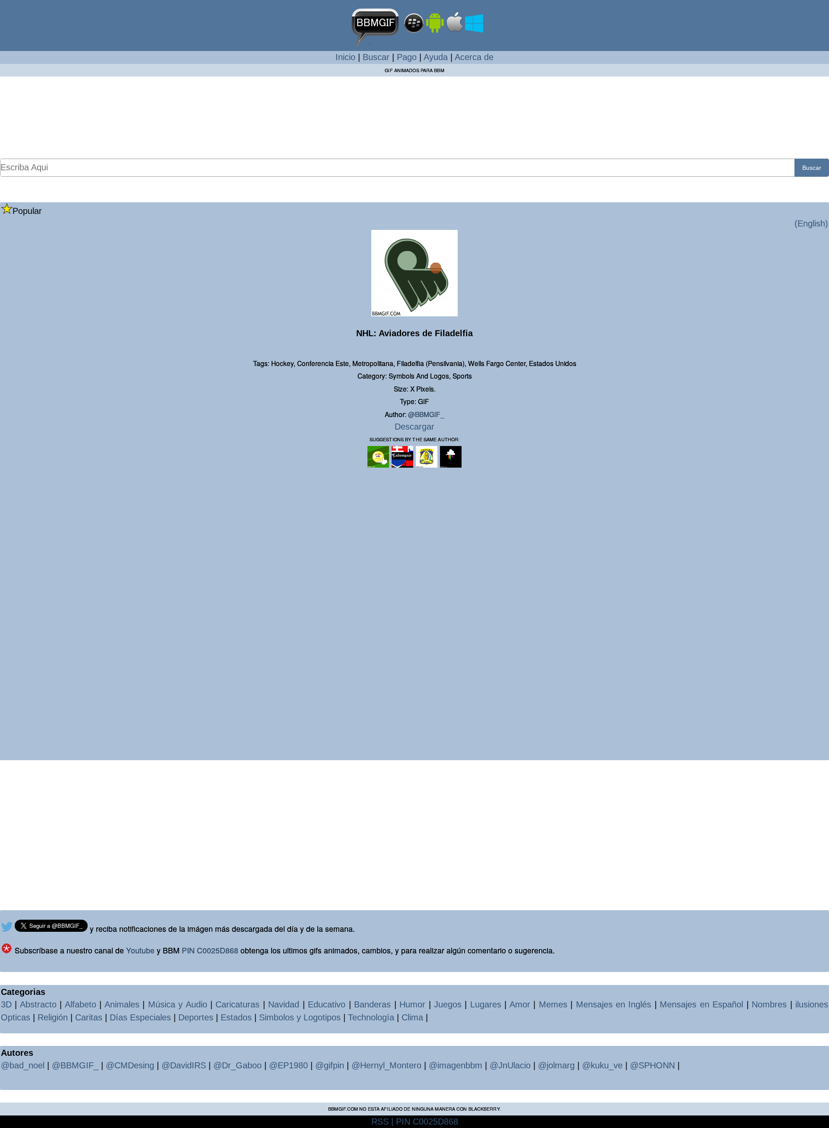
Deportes (195, 1017)
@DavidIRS (183, 1065)
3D (6, 1004)
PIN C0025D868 (210, 950)
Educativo (326, 1004)
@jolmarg (556, 1065)
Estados (236, 1017)
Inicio (345, 57)
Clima (412, 1017)
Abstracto (38, 1004)
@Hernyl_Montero (386, 1065)
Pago (407, 57)
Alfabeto (80, 1004)
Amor (519, 1004)
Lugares (485, 1004)
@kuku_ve (602, 1065)
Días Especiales (140, 1017)
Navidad (283, 1004)
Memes (553, 1004)
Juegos (448, 1004)
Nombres (769, 1004)
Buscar (376, 57)
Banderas (372, 1004)
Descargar (414, 426)
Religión (53, 1017)
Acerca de (474, 57)
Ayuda (436, 57)
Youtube (140, 950)
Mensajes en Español (701, 1004)
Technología (371, 1017)
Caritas (88, 1017)
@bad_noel (22, 1065)
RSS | (382, 1121)
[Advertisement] (414, 117)
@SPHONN (652, 1065)
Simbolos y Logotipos (300, 1017)
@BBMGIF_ (426, 414)
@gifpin (329, 1065)
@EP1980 (288, 1065)
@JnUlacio (510, 1065)
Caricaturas (237, 1004)
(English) (811, 223)
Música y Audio (177, 1004)
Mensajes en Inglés (614, 1004)
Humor (412, 1004)
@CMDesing (130, 1065)
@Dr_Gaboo (237, 1065)
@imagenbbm (455, 1065)
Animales (121, 1004)
